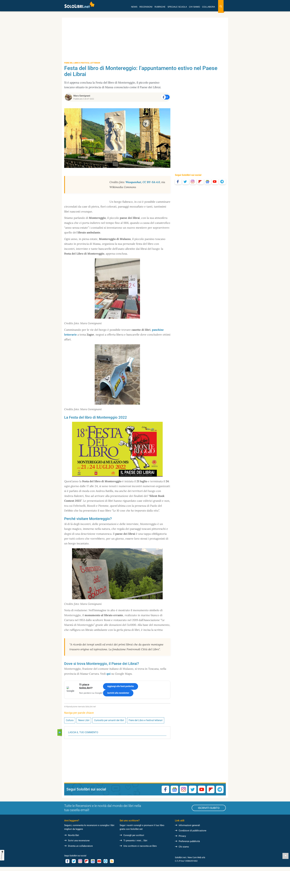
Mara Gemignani (81, 95)
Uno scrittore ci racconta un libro (140, 846)
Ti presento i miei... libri (135, 840)
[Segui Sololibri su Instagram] (193, 181)
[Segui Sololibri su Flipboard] (200, 181)
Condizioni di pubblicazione (192, 830)
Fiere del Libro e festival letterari (146, 720)
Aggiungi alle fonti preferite (120, 686)
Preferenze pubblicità (189, 841)
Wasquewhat (133, 182)
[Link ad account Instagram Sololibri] (80, 861)
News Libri (83, 720)
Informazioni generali (189, 825)
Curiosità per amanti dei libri (109, 720)
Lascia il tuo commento (83, 732)
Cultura (70, 720)
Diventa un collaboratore (80, 846)
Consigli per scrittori (133, 835)
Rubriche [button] (160, 7)
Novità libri (73, 835)
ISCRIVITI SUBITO (208, 807)
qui (108, 673)
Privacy (182, 836)
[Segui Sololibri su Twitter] (185, 181)
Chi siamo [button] (194, 7)
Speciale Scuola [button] (177, 7)
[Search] (221, 6)
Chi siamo (184, 846)
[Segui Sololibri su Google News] (208, 181)
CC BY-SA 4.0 (151, 182)
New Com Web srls (196, 857)
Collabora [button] (208, 7)
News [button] (134, 7)
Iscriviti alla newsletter (118, 693)
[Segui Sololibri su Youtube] (215, 181)
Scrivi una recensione (79, 840)
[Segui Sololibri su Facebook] (178, 181)
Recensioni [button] (145, 7)
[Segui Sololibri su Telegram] (222, 181)
